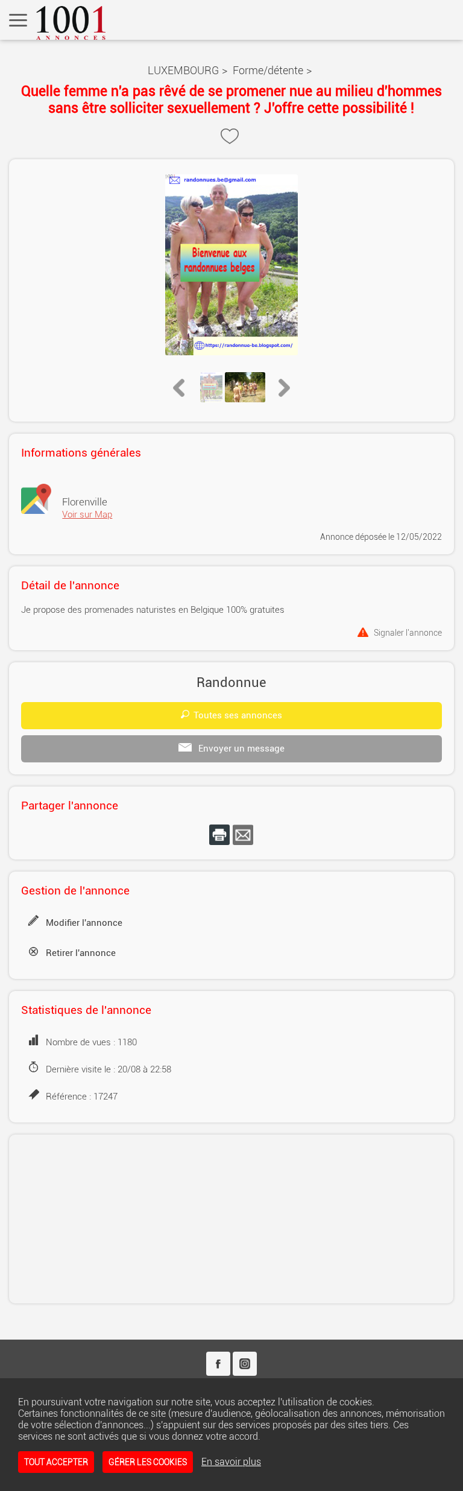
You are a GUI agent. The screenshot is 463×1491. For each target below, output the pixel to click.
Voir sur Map (87, 514)
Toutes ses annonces (238, 715)
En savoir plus (231, 1461)
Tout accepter (56, 1462)
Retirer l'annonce (81, 953)
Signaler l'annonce (408, 632)
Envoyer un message (240, 748)
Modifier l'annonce (84, 922)
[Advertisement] (231, 1219)
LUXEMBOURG (183, 70)
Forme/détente (268, 70)
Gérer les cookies (148, 1462)
